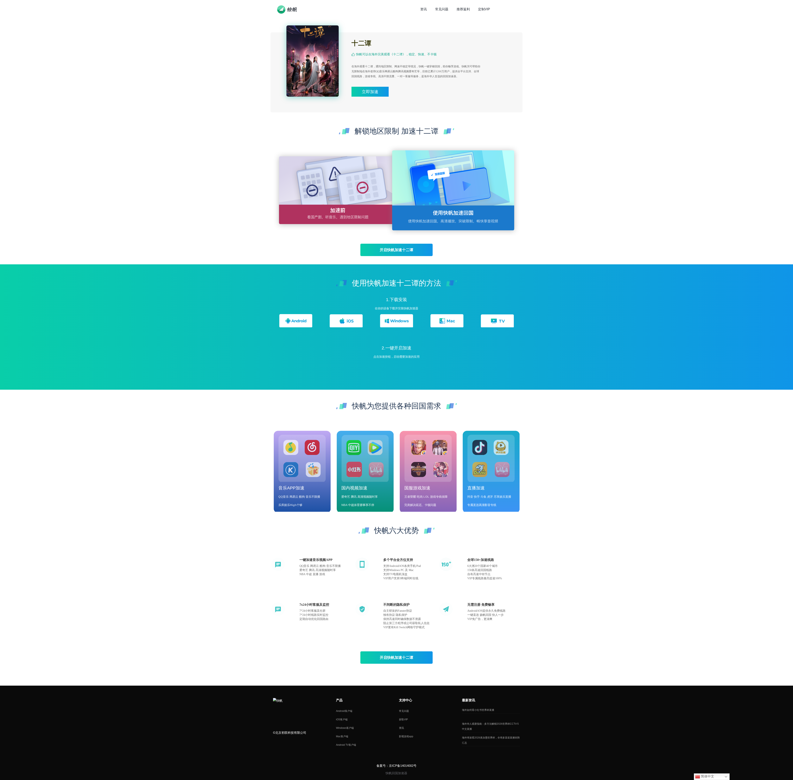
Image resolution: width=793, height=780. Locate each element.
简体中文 (707, 776)
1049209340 (285, 714)
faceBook (303, 714)
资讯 (401, 728)
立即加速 (370, 91)
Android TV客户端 (346, 744)
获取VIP (403, 719)
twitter (294, 714)
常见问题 (404, 711)
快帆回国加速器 (396, 773)
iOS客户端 (342, 719)
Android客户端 (344, 711)
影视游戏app (406, 736)
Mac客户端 (342, 736)
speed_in (276, 714)
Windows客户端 (345, 728)
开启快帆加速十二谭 (396, 250)
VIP (508, 9)
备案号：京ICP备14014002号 (396, 765)
